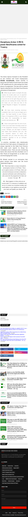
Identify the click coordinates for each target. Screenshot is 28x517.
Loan (3, 478)
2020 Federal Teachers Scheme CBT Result (10, 483)
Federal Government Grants (7, 470)
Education (18, 481)
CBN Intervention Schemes (7, 468)
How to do (20, 478)
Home (1, 38)
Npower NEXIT (16, 468)
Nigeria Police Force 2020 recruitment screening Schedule (13, 476)
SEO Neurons (8, 514)
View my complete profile (4, 319)
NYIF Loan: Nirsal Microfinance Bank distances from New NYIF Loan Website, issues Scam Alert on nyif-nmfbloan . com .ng (13, 340)
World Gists (4, 481)
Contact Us (14, 512)
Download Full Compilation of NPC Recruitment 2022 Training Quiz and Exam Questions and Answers (17, 437)
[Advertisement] (14, 18)
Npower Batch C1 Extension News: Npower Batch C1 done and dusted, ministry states (16, 413)
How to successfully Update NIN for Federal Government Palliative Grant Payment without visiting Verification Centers (17, 395)
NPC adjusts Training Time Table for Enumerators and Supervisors (17, 406)
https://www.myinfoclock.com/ (20, 514)
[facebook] (7, 349)
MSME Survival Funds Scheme (11, 478)
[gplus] (7, 352)
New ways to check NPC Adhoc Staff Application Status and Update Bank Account (16, 421)
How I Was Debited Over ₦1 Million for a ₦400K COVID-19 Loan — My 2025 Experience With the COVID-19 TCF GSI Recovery (13, 329)
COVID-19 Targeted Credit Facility (8, 472)
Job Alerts (16, 465)
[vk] (7, 355)
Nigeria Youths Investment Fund (8, 474)
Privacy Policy (20, 512)
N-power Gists (5, 38)
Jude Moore (4, 49)
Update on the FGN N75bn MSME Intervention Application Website (16, 373)
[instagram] (21, 352)
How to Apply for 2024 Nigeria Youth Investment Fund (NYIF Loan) (17, 379)
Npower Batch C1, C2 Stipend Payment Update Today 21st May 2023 (16, 219)
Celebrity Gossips (11, 481)
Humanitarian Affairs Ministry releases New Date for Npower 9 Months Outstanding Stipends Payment (16, 212)
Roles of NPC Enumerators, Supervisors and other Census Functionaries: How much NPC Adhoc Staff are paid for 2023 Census (17, 429)
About (10, 512)
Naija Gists (4, 465)
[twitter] (21, 349)
